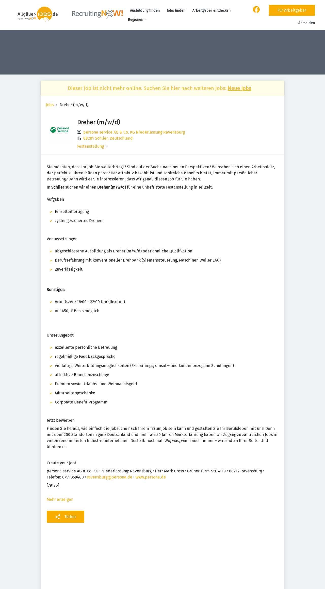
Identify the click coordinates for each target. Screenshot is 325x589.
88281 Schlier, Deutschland (108, 138)
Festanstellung (90, 146)
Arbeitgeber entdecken (211, 10)
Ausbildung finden (145, 10)
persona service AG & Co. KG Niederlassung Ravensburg (134, 132)
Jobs (50, 104)
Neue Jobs (239, 88)
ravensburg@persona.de (109, 477)
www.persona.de (151, 477)
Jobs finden (176, 10)
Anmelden (306, 23)
